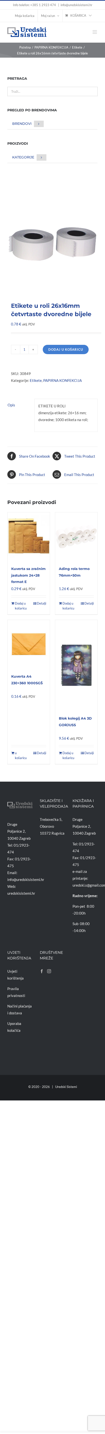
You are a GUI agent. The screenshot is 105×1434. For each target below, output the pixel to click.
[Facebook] (42, 971)
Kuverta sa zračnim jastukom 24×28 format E (28, 575)
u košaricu (21, 755)
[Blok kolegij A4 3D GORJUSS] (76, 665)
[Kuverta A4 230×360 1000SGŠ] (29, 644)
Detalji (41, 603)
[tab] (19, 405)
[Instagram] (49, 971)
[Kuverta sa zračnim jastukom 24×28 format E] (29, 536)
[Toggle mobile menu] (95, 32)
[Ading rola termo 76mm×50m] (76, 536)
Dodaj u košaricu (65, 349)
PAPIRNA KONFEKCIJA (62, 380)
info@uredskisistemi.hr (76, 5)
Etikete (36, 380)
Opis (11, 405)
